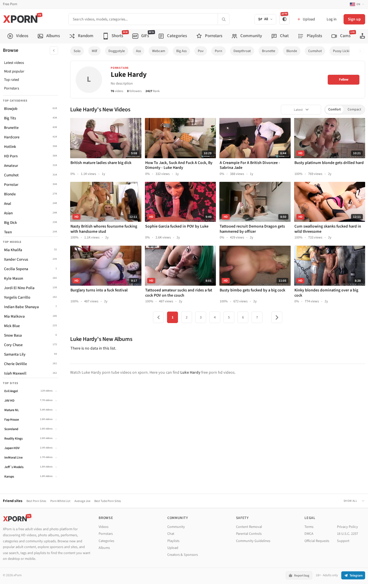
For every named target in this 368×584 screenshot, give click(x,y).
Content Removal (249, 526)
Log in (331, 19)
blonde (291, 51)
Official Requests (316, 540)
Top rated (11, 79)
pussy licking (343, 51)
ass (138, 51)
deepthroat (242, 51)
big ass (181, 51)
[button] (361, 51)
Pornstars (11, 88)
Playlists (173, 540)
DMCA (308, 533)
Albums (104, 547)
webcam (158, 51)
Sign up (354, 19)
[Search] (223, 19)
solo (77, 51)
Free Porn (10, 4)
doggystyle (116, 51)
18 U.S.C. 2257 (347, 533)
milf (94, 51)
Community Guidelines (253, 540)
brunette (268, 51)
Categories (106, 540)
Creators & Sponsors (182, 554)
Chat (170, 533)
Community (176, 526)
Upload (172, 547)
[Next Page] (276, 317)
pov (201, 51)
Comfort (334, 109)
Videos (103, 526)
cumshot (315, 51)
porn (218, 51)
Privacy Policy (347, 526)
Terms (308, 526)
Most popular (14, 71)
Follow (343, 79)
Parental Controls (249, 533)
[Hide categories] (54, 50)
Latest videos (14, 62)
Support (343, 540)
